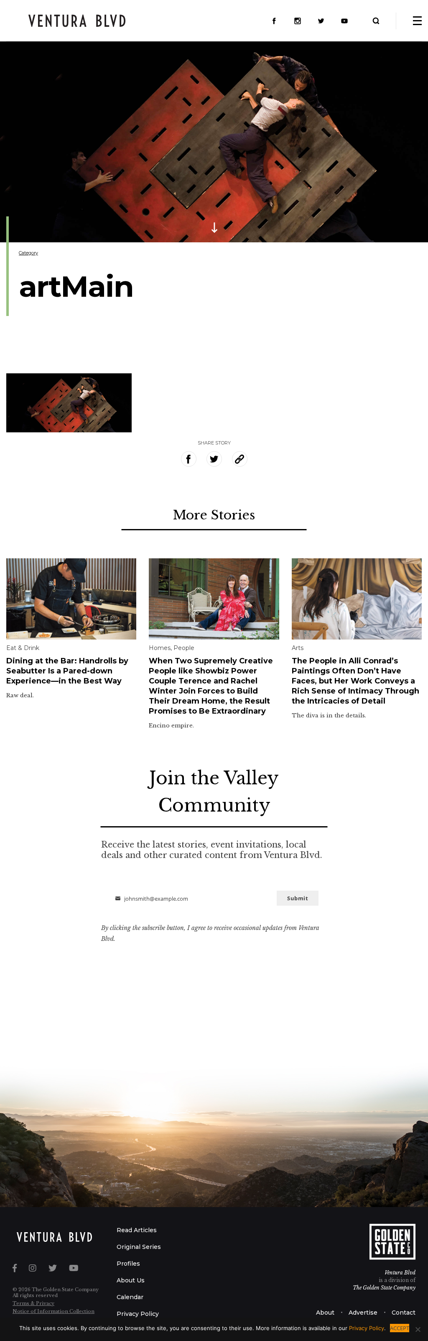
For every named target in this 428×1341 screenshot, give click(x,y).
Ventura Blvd (400, 1272)
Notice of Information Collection (53, 1311)
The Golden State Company (384, 1287)
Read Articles (137, 1230)
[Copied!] (239, 459)
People (183, 648)
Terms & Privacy (33, 1303)
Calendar (130, 1297)
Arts (297, 648)
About (325, 1312)
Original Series (139, 1247)
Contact (403, 1312)
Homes (160, 648)
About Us (131, 1280)
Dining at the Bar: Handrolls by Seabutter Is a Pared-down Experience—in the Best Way (67, 671)
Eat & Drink (22, 648)
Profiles (128, 1263)
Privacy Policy (138, 1314)
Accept (399, 1328)
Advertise (363, 1312)
